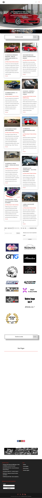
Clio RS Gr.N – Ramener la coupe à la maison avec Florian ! (28, 93)
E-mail (24, 235)
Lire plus (21, 21)
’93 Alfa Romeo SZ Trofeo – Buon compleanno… (11, 476)
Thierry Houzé (9, 61)
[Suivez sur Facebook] (18, 441)
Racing (17, 132)
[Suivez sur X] (20, 441)
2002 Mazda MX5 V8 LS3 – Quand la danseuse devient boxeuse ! (21, 12)
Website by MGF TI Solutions (26, 496)
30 (25, 228)
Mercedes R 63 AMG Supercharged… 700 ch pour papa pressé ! (29, 170)
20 (23, 228)
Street (17, 61)
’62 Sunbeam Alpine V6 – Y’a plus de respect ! (10, 471)
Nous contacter (25, 468)
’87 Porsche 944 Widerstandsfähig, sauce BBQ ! (29, 130)
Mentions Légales (26, 470)
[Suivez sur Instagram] (24, 441)
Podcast (24, 464)
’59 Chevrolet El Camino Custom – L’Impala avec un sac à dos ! (12, 165)
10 (21, 228)
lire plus (6, 76)
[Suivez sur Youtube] (22, 441)
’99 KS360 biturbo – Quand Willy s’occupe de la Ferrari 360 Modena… (11, 201)
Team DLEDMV (25, 466)
